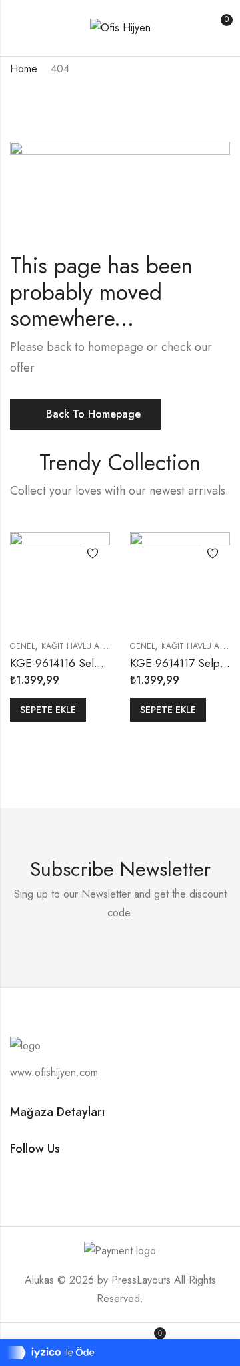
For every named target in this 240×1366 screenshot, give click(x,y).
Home (23, 68)
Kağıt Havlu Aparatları (89, 646)
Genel (22, 646)
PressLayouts (141, 1280)
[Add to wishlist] (88, 553)
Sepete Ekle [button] (48, 709)
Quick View (88, 578)
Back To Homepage (93, 414)
